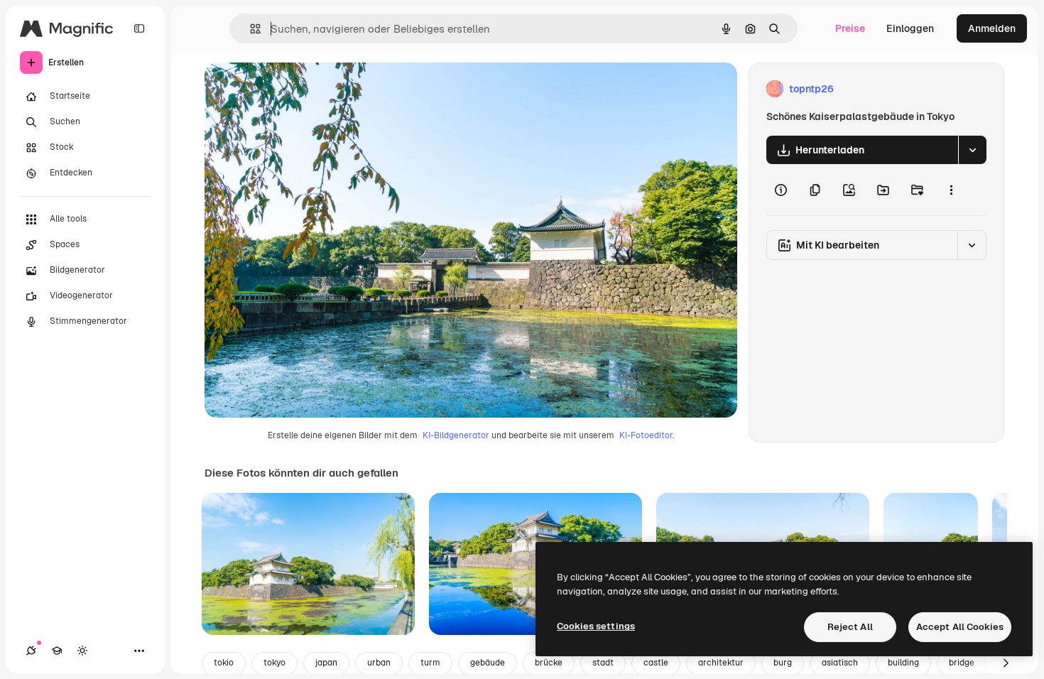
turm (430, 662)
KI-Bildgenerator (456, 435)
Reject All (850, 627)
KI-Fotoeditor (646, 435)
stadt (603, 662)
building (903, 662)
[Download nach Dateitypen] (972, 150)
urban (379, 662)
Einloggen (910, 28)
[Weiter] (1005, 663)
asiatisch (840, 662)
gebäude (487, 662)
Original (295, 89)
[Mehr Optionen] (951, 189)
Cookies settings (596, 626)
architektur (721, 662)
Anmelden (992, 28)
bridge (961, 662)
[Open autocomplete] (249, 28)
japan (326, 662)
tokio (224, 662)
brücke (548, 662)
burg (782, 662)
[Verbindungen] (31, 650)
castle (655, 662)
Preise (850, 28)
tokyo (274, 662)
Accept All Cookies (960, 627)
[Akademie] (56, 650)
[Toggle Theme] (82, 650)
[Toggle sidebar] (139, 28)
